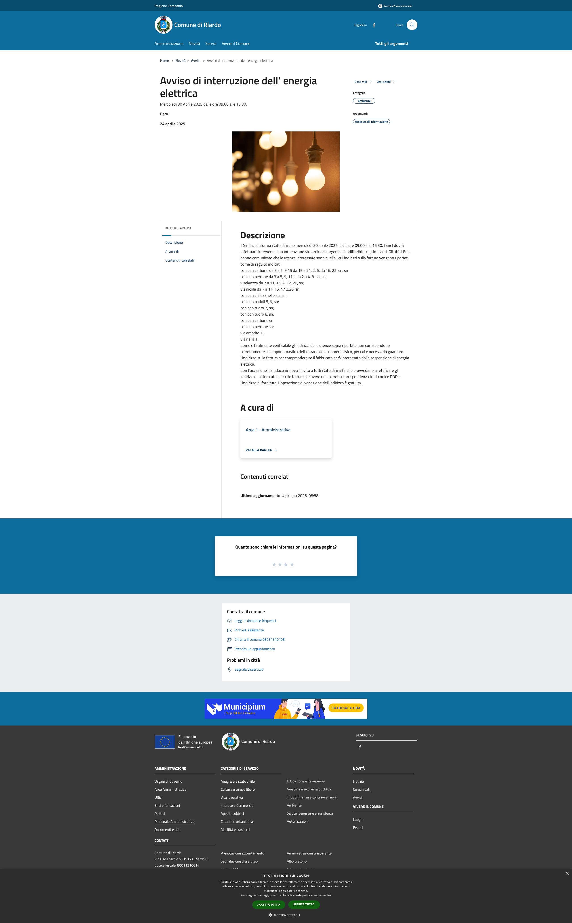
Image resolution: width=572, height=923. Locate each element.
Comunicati (361, 789)
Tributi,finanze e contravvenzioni (312, 797)
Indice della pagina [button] (178, 228)
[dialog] (286, 896)
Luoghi (358, 819)
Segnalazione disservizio (239, 861)
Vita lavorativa (232, 797)
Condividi (361, 81)
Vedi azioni (383, 81)
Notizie (358, 781)
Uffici (158, 797)
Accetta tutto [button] (268, 904)
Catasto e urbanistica (237, 821)
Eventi (358, 827)
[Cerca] (412, 24)
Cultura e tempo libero (238, 789)
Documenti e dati (168, 829)
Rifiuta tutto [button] (304, 904)
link (329, 895)
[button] (286, 915)
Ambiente (294, 805)
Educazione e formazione (306, 781)
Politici (160, 813)
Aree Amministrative (170, 789)
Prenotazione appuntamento (242, 853)
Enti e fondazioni (167, 805)
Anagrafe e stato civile (238, 781)
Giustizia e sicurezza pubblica (309, 789)
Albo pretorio (297, 861)
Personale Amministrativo (174, 821)
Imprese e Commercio (237, 805)
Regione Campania (169, 5)
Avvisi (195, 60)
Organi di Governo (168, 781)
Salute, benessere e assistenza (310, 813)
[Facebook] (372, 25)
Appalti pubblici (232, 813)
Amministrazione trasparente (309, 853)
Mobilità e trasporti (235, 829)
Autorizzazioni (298, 821)
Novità (180, 60)
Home (164, 60)
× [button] (567, 873)
